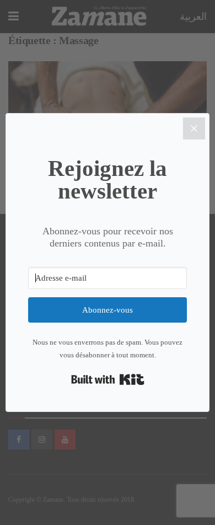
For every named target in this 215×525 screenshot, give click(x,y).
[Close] (194, 128)
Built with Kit (107, 379)
